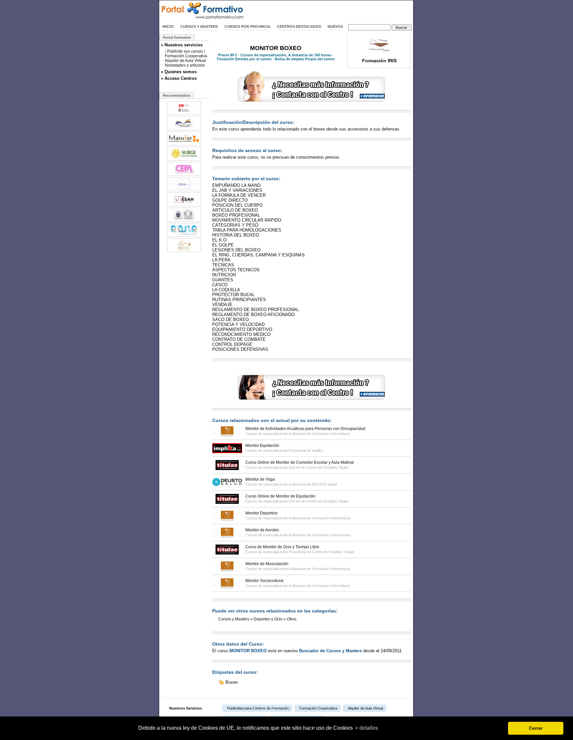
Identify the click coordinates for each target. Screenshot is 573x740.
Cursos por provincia (247, 26)
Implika (317, 450)
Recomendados (176, 95)
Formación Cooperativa (186, 56)
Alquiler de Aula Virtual (185, 60)
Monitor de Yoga (260, 479)
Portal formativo (177, 37)
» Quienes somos (179, 71)
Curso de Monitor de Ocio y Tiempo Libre (282, 547)
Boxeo (231, 682)
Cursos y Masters (199, 26)
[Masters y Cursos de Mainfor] (184, 145)
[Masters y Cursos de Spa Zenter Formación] (184, 251)
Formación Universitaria (331, 434)
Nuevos (335, 26)
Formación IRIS (379, 60)
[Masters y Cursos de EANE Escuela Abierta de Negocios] (184, 236)
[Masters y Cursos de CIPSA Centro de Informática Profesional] (184, 190)
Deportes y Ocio (268, 619)
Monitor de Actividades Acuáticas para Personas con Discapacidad (305, 428)
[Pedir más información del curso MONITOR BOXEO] (311, 102)
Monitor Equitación (262, 445)
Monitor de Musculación (266, 563)
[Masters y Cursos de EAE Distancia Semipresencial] (184, 114)
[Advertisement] (335, 11)
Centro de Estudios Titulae (327, 467)
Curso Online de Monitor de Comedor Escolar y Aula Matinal (299, 462)
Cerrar (535, 728)
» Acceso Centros (179, 78)
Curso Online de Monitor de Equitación (280, 496)
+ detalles (366, 728)
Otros (291, 619)
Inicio (168, 26)
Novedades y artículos (185, 65)
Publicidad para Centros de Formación (258, 708)
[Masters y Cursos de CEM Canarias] (184, 175)
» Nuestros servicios (182, 44)
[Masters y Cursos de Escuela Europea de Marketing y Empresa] (184, 221)
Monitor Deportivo (261, 513)
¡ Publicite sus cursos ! (185, 51)
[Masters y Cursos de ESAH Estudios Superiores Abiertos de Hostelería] (184, 206)
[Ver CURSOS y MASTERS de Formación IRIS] (379, 54)
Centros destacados (299, 26)
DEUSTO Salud (324, 484)
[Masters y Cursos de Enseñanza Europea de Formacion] (184, 130)
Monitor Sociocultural (264, 580)
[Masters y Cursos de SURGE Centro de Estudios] (184, 160)
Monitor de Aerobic (262, 530)
